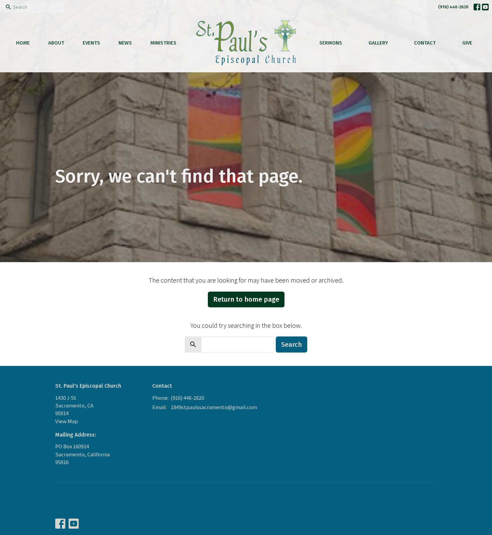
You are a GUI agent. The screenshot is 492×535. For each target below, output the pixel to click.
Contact (425, 43)
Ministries (163, 43)
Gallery (378, 43)
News (125, 43)
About (56, 43)
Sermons (330, 43)
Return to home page (246, 299)
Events (91, 43)
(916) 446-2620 (453, 6)
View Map (66, 421)
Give (467, 43)
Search (291, 344)
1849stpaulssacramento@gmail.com (214, 406)
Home (23, 43)
